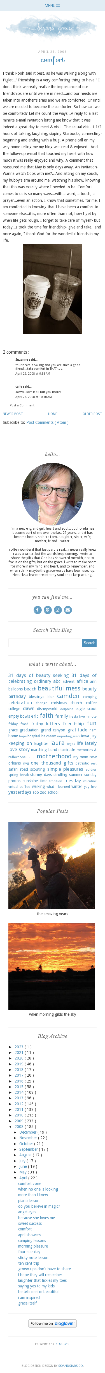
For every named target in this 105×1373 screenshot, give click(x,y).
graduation (29, 730)
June (23, 1166)
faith (46, 715)
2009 (20, 1121)
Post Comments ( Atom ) (47, 422)
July (23, 1161)
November (28, 1138)
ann (93, 681)
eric (35, 716)
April (23, 1178)
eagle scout (86, 708)
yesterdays (19, 792)
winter (76, 786)
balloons (15, 689)
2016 (20, 1081)
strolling (60, 774)
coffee (91, 703)
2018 (20, 1069)
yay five (90, 786)
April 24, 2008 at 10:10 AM (33, 397)
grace (13, 730)
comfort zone (29, 1183)
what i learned (58, 786)
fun (92, 723)
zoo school (49, 792)
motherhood (54, 756)
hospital (33, 736)
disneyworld (47, 708)
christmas (59, 703)
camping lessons (32, 1240)
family (61, 716)
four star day (29, 1252)
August (26, 1155)
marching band (44, 749)
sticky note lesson (33, 1257)
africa (82, 681)
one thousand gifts (52, 763)
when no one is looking (38, 1189)
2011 (20, 1109)
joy (93, 735)
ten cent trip (28, 1263)
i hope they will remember (40, 1275)
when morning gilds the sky (52, 1014)
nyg (26, 763)
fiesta (73, 716)
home (13, 736)
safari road (18, 769)
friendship (73, 723)
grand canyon (53, 730)
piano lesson (28, 1200)
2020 (20, 1058)
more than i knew (33, 1195)
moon (31, 757)
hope (23, 736)
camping (90, 697)
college (14, 708)
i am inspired (29, 1297)
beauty (89, 689)
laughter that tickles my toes (42, 1280)
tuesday (72, 780)
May (23, 1172)
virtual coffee (19, 786)
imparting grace (68, 736)
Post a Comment (22, 405)
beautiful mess (59, 688)
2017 (20, 1075)
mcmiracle (67, 749)
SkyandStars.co (70, 1366)
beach (30, 689)
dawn (28, 708)
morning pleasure (33, 1246)
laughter (41, 743)
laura (57, 742)
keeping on (20, 743)
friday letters (45, 723)
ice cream (48, 736)
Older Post (92, 414)
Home (52, 414)
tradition (55, 781)
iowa (85, 736)
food (24, 724)
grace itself (27, 1303)
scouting (37, 769)
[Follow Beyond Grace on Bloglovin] (52, 1326)
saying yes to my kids (36, 1286)
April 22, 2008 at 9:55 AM (32, 374)
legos (71, 744)
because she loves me (36, 1218)
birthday (17, 696)
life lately (87, 743)
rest (94, 763)
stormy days (41, 774)
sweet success (30, 1223)
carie (19, 386)
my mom (80, 757)
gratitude (77, 730)
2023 (20, 1047)
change (41, 703)
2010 (20, 1115)
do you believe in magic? (39, 1206)
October (26, 1143)
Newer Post (13, 414)
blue (51, 697)
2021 (20, 1052)
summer (76, 774)
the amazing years (52, 914)
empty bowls (19, 716)
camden (68, 695)
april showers (29, 1235)
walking (38, 786)
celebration (20, 702)
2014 (20, 1092)
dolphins (66, 709)
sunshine (30, 781)
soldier (91, 769)
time (43, 781)
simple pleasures (65, 769)
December (28, 1132)
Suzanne (22, 359)
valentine (90, 781)
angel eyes (27, 1212)
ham (93, 730)
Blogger (62, 1344)
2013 (20, 1098)
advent (68, 681)
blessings (36, 696)
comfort (25, 1229)
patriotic (82, 763)
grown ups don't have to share (44, 1269)
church (76, 703)
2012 (20, 1104)
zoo (35, 792)
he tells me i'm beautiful (38, 1291)
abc (56, 681)
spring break (18, 775)
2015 (20, 1086)
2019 (20, 1064)
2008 (20, 1126)
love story (19, 749)
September (29, 1149)
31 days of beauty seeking (38, 675)
